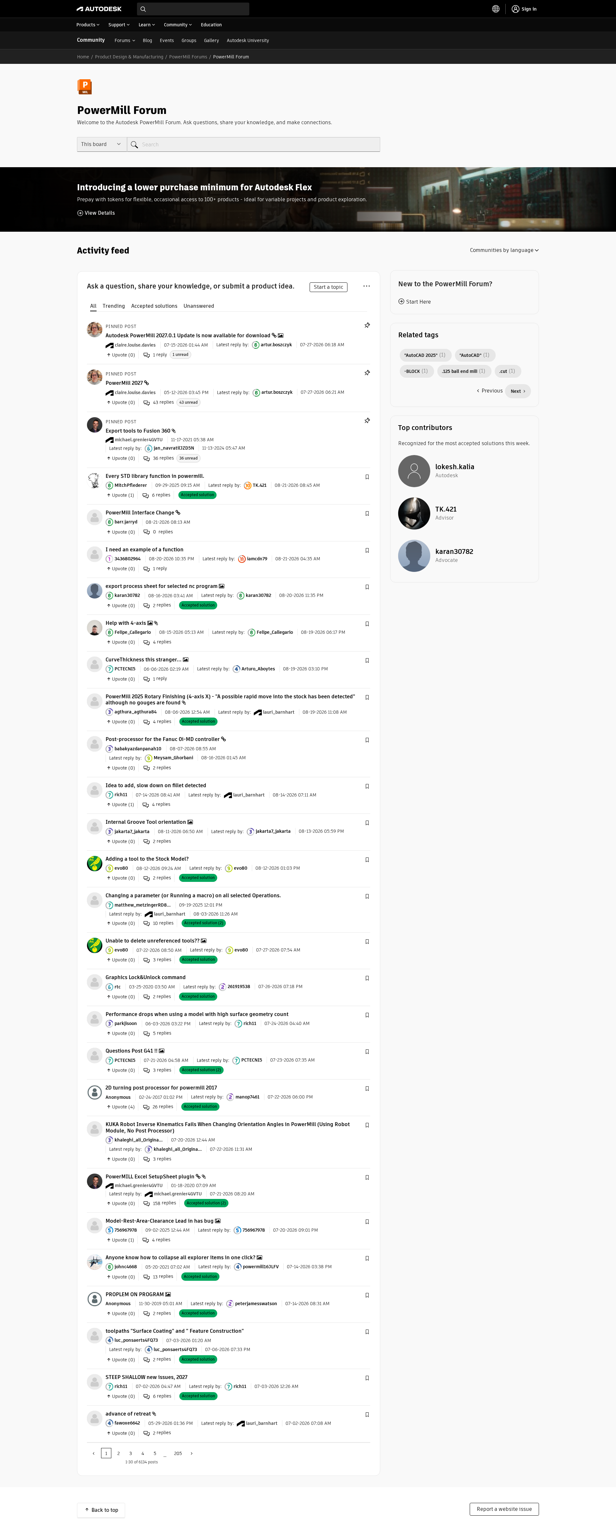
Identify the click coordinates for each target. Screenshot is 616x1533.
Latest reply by (232, 344)
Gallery (211, 40)
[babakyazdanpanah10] (94, 743)
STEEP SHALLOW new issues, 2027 (146, 1377)
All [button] (93, 306)
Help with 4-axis (126, 623)
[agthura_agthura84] (94, 700)
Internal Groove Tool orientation (146, 822)
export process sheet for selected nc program (162, 586)
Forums (122, 40)
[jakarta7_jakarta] (94, 826)
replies (163, 402)
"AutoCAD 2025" (421, 355)
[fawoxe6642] (94, 1418)
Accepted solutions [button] (154, 306)
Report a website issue (504, 1509)
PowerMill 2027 (124, 383)
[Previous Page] (94, 1453)
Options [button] (366, 285)
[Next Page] (191, 1453)
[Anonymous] (94, 1092)
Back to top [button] (104, 1510)
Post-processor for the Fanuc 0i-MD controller (163, 739)
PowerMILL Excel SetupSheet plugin (150, 1176)
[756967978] (94, 1225)
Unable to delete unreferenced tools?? (153, 940)
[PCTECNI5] (94, 664)
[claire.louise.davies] (94, 329)
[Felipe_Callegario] (94, 627)
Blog (147, 40)
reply (160, 354)
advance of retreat (128, 1413)
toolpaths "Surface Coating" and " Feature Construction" (175, 1331)
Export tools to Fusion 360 (138, 431)
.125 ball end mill (459, 371)
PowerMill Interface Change (140, 512)
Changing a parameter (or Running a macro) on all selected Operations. (193, 895)
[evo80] (94, 863)
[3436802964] (94, 553)
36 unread (188, 458)
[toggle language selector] (496, 9)
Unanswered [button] (199, 306)
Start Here (418, 302)
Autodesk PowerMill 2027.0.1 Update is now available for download (188, 335)
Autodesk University (248, 40)
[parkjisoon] (94, 1018)
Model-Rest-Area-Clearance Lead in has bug (160, 1221)
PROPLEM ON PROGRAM (135, 1294)
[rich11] (94, 789)
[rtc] (94, 982)
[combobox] (193, 9)
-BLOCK (412, 371)
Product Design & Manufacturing (129, 57)
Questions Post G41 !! (132, 1051)
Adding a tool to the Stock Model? (147, 859)
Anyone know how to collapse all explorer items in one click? (180, 1257)
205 (178, 1453)
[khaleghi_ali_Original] (94, 1129)
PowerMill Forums (188, 57)
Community (91, 40)
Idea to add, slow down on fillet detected (156, 785)
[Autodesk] (99, 9)
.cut (503, 371)
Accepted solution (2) (203, 923)
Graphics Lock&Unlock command (146, 977)
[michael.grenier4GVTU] (94, 424)
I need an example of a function (145, 549)
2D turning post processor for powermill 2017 (161, 1087)
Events (167, 40)
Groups (189, 40)
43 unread (188, 402)
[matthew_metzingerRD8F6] (94, 900)
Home (83, 57)
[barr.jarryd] (94, 517)
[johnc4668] (94, 1261)
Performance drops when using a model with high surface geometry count (197, 1014)
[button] (367, 477)
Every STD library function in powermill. (155, 476)
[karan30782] (94, 590)
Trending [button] (114, 306)
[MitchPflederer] (94, 480)
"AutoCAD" (470, 355)
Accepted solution (197, 494)
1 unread (180, 354)
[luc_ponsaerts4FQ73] (94, 1335)
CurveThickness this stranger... (144, 659)
